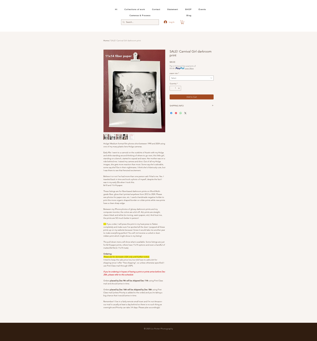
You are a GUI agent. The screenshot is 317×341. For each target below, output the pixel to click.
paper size (174, 73)
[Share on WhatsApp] (180, 113)
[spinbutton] (175, 88)
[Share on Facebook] (171, 113)
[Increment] (179, 88)
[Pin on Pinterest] (175, 113)
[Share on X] (185, 113)
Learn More (189, 68)
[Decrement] (171, 88)
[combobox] (192, 78)
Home (106, 40)
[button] (182, 22)
